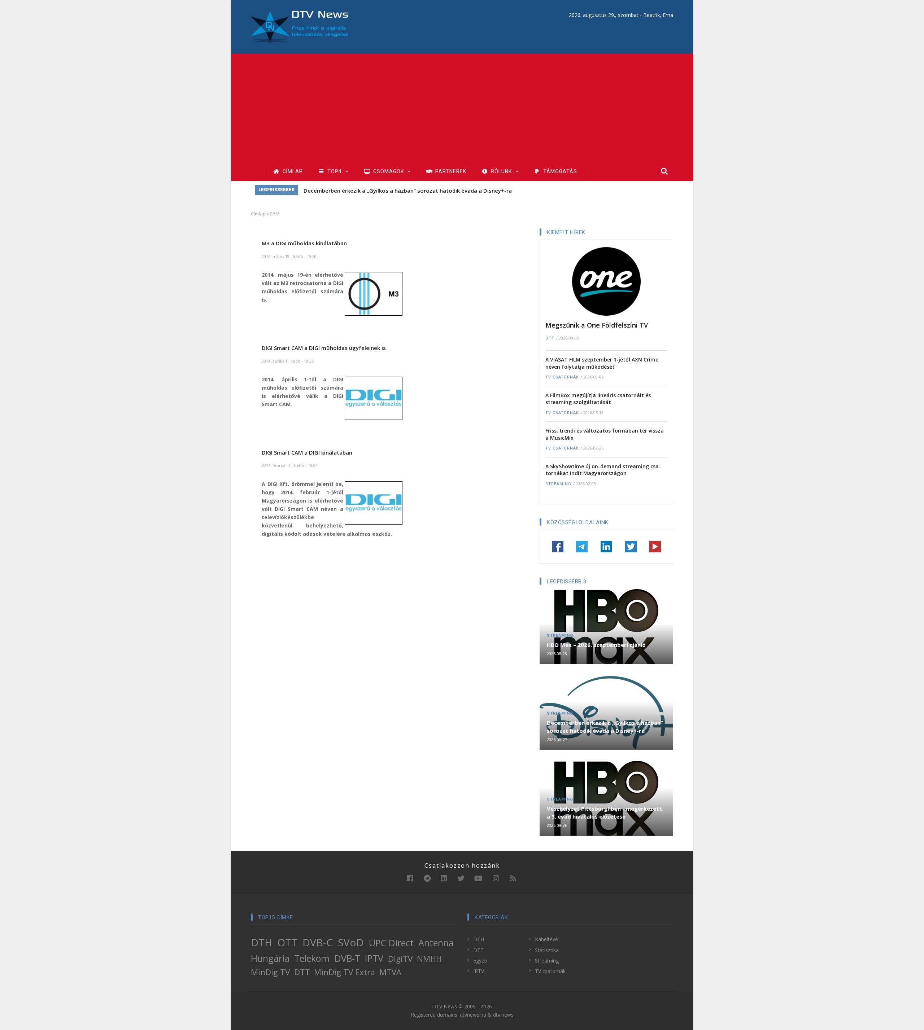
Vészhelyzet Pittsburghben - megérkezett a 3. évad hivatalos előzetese (604, 812)
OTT (287, 942)
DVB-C (317, 942)
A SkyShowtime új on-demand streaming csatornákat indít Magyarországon (603, 470)
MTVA (390, 972)
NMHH (429, 958)
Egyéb (480, 960)
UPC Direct (391, 943)
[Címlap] (299, 26)
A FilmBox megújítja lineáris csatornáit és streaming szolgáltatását (598, 399)
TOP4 (334, 171)
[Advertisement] (462, 107)
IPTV (374, 958)
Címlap (292, 171)
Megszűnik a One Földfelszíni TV (596, 325)
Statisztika (547, 950)
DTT (549, 338)
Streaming (558, 484)
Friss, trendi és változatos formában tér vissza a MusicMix (604, 434)
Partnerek (450, 171)
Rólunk (501, 171)
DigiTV (400, 958)
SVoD (351, 942)
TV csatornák (562, 377)
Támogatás (559, 171)
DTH (261, 942)
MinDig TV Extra (344, 972)
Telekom (312, 958)
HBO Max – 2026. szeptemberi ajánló (596, 644)
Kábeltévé (546, 939)
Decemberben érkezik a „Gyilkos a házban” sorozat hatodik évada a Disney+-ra (408, 190)
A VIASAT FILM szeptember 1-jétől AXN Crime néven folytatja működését (601, 363)
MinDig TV (270, 972)
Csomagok (388, 171)
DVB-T (347, 958)
